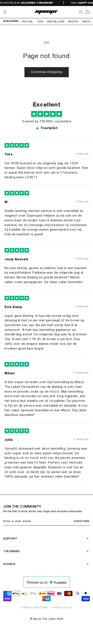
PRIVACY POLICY (62, 608)
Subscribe (82, 521)
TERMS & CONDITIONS (34, 608)
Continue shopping (46, 72)
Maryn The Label (44, 619)
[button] (5, 12)
